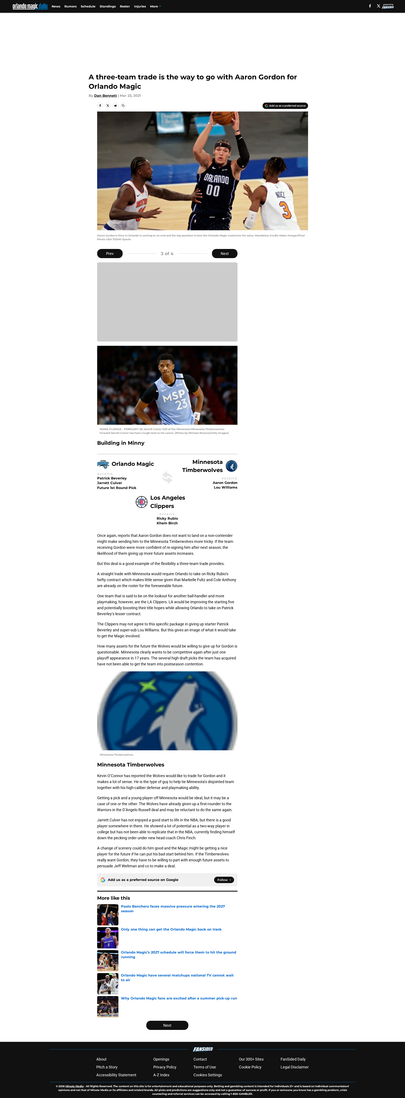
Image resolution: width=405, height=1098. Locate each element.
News (56, 6)
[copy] (123, 106)
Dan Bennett (105, 96)
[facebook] (370, 6)
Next (225, 253)
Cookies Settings (207, 1075)
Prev (110, 253)
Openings (161, 1059)
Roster (125, 6)
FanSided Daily (293, 1059)
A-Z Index (161, 1075)
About (101, 1059)
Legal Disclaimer (295, 1067)
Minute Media (74, 1086)
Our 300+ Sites (251, 1059)
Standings (108, 6)
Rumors (70, 6)
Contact (200, 1059)
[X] (378, 6)
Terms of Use (204, 1067)
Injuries (140, 6)
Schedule (88, 6)
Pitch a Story (107, 1067)
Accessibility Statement (116, 1075)
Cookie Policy (250, 1067)
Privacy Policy (164, 1067)
